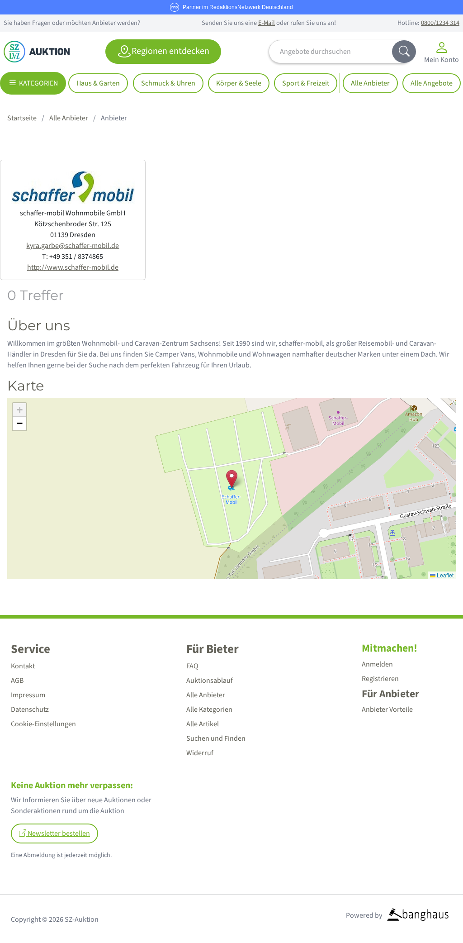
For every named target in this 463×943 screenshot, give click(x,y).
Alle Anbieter (370, 83)
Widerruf (199, 753)
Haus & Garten (98, 83)
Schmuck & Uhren (168, 83)
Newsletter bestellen (58, 833)
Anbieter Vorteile (387, 709)
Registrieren (380, 679)
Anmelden (377, 664)
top (434, 914)
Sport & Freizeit (305, 83)
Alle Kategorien (209, 709)
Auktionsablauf (209, 681)
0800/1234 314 (440, 23)
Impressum (28, 695)
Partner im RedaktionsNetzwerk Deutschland (238, 7)
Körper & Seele (238, 83)
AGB (17, 681)
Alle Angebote (432, 83)
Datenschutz (30, 709)
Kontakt (23, 666)
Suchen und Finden (216, 738)
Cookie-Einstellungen (43, 724)
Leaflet (444, 575)
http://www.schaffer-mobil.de (72, 267)
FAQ (192, 666)
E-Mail (266, 23)
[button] (231, 479)
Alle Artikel (202, 724)
